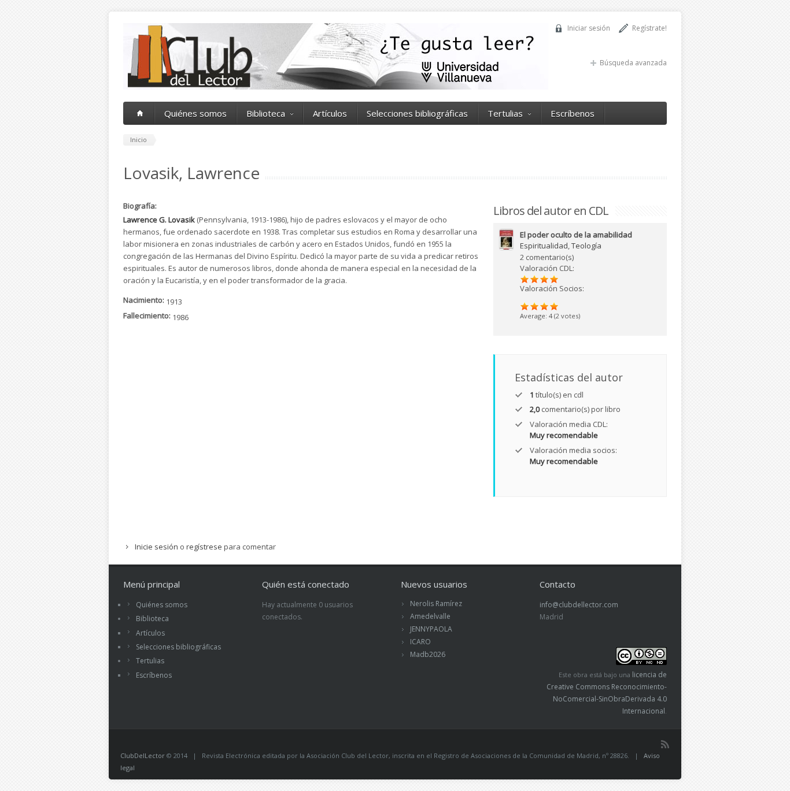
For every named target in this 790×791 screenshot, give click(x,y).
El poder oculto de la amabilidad (576, 234)
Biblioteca (265, 113)
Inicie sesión (156, 546)
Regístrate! (649, 28)
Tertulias (505, 113)
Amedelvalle (430, 616)
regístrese (204, 546)
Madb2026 (427, 654)
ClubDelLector (142, 755)
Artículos (330, 113)
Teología (586, 245)
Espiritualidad (544, 245)
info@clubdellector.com (579, 605)
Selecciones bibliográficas (417, 113)
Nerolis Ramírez (436, 603)
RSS (665, 744)
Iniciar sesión (588, 28)
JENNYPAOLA (431, 629)
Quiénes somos (195, 113)
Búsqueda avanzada (633, 63)
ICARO (420, 642)
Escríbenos (573, 113)
